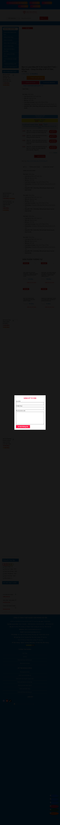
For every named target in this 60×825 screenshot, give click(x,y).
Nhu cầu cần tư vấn (20, 410)
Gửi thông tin (23, 426)
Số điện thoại (19, 406)
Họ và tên (18, 401)
